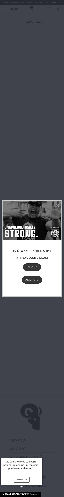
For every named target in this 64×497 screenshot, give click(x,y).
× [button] (40, 455)
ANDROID (32, 279)
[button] (25, 494)
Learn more (21, 479)
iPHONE (32, 267)
